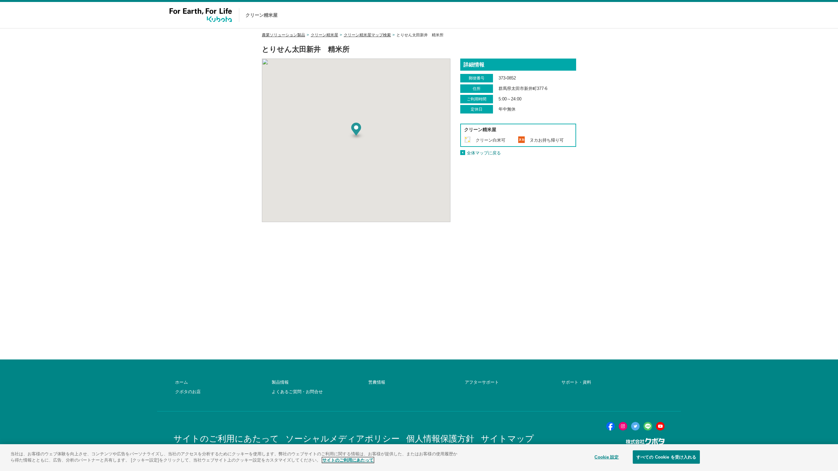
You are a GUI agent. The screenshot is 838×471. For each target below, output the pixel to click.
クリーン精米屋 (324, 35)
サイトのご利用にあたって (347, 460)
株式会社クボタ (645, 441)
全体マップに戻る (484, 152)
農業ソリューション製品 (283, 35)
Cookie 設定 (606, 457)
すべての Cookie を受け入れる (666, 457)
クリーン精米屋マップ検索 (367, 35)
